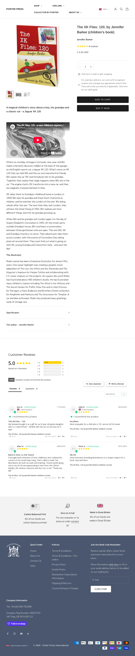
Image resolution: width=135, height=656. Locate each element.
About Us (35, 555)
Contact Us (36, 560)
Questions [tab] (30, 388)
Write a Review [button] (117, 384)
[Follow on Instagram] (14, 633)
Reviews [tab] (13, 388)
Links (32, 565)
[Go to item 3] (27, 94)
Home (33, 550)
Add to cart (103, 99)
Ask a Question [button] (95, 384)
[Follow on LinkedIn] (28, 633)
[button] (59, 436)
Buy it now (103, 108)
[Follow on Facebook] (7, 633)
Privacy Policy (59, 564)
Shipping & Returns (61, 583)
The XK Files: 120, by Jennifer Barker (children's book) (29, 434)
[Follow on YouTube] (21, 633)
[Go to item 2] (18, 94)
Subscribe (101, 589)
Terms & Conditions (61, 550)
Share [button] (13, 436)
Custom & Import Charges (65, 588)
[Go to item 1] (10, 94)
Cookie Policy (58, 569)
